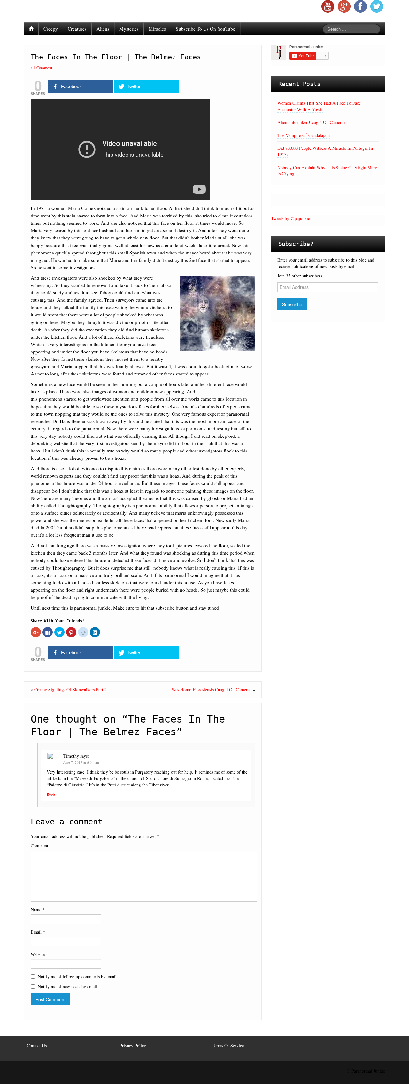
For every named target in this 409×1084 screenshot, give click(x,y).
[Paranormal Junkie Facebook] (360, 6)
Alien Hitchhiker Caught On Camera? (311, 122)
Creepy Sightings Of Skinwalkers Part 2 (70, 689)
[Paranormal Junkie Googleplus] (344, 6)
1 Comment (43, 68)
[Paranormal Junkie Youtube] (327, 6)
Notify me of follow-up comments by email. (78, 977)
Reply (51, 794)
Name (38, 909)
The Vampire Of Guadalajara (303, 135)
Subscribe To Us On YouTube (205, 29)
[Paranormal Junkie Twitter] (376, 6)
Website (38, 954)
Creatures (77, 29)
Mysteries (129, 29)
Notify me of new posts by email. (68, 986)
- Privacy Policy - (133, 1045)
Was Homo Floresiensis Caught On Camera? (211, 689)
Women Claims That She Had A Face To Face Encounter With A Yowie (319, 106)
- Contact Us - (37, 1045)
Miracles (157, 29)
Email (38, 932)
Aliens (102, 29)
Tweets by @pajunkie (290, 218)
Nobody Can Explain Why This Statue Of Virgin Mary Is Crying (327, 170)
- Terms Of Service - (228, 1045)
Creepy (50, 29)
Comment (39, 846)
